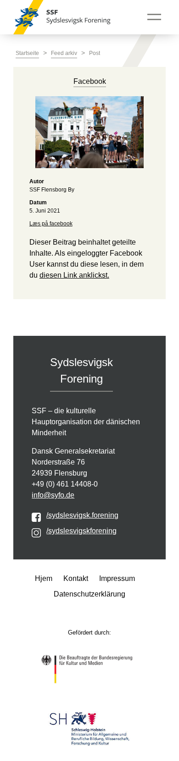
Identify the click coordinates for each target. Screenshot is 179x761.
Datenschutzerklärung (89, 594)
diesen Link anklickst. (74, 275)
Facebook (89, 81)
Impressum (117, 578)
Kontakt (75, 578)
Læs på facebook (51, 223)
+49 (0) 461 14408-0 (65, 484)
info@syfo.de (53, 495)
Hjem (43, 578)
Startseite (27, 53)
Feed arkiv (64, 53)
